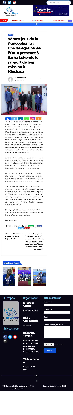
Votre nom (47, 302)
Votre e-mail (48, 309)
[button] (34, 10)
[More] (38, 118)
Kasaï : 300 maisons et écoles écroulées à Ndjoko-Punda (14, 236)
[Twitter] (14, 118)
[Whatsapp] (26, 118)
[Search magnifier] (68, 2)
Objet (46, 317)
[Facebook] (8, 118)
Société (11, 34)
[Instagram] (32, 118)
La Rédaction (21, 78)
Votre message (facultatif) (53, 325)
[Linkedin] (20, 118)
